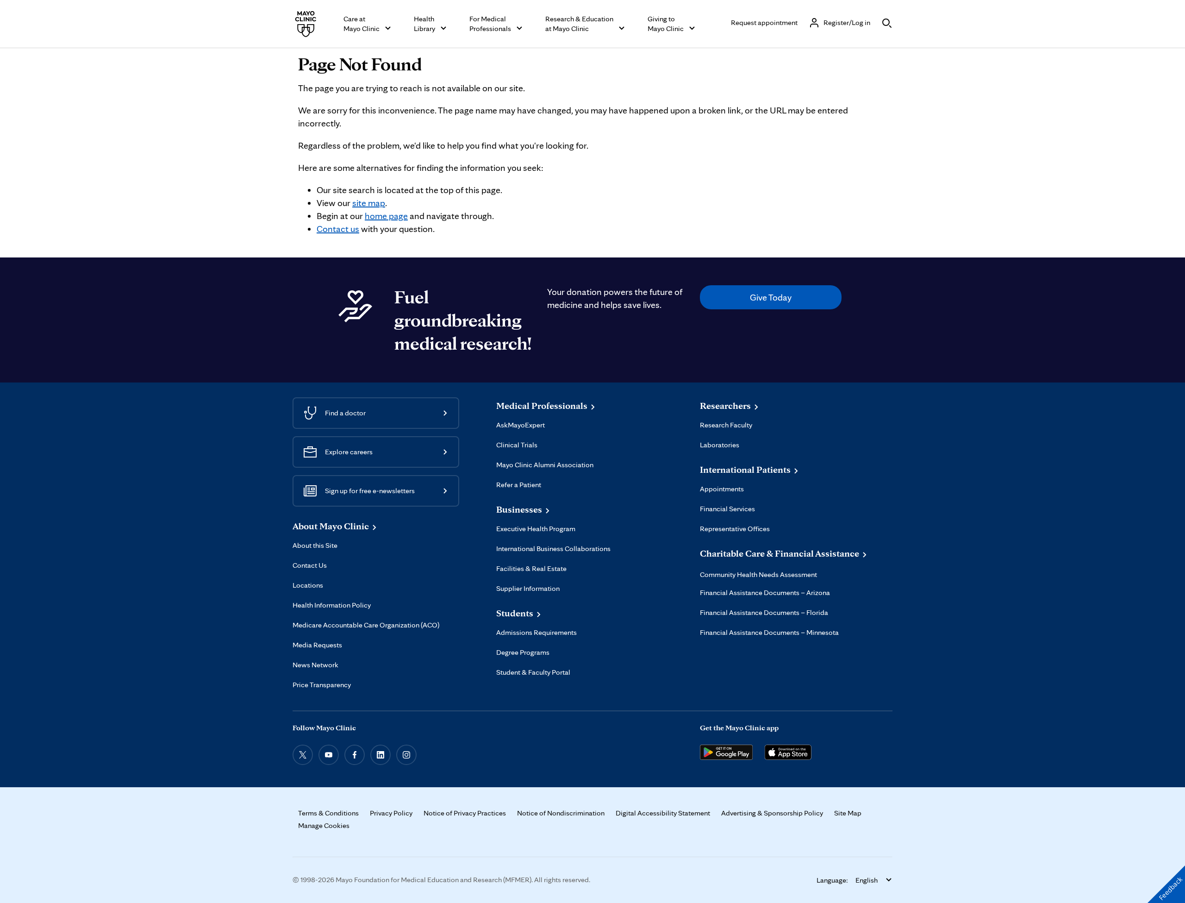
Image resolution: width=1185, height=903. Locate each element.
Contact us (338, 228)
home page (386, 215)
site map (368, 202)
